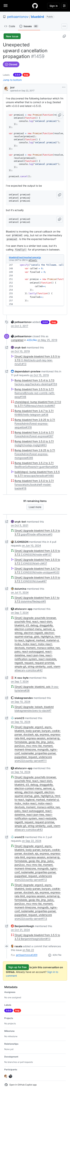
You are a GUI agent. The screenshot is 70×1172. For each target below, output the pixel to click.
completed (17, 339)
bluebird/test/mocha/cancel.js (25, 257)
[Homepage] (35, 6)
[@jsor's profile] (6, 88)
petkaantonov (18, 17)
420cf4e (32, 339)
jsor (12, 87)
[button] (60, 115)
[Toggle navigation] (5, 5)
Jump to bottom (12, 79)
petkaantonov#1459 (26, 955)
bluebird (37, 17)
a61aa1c (33, 260)
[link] (21, 322)
